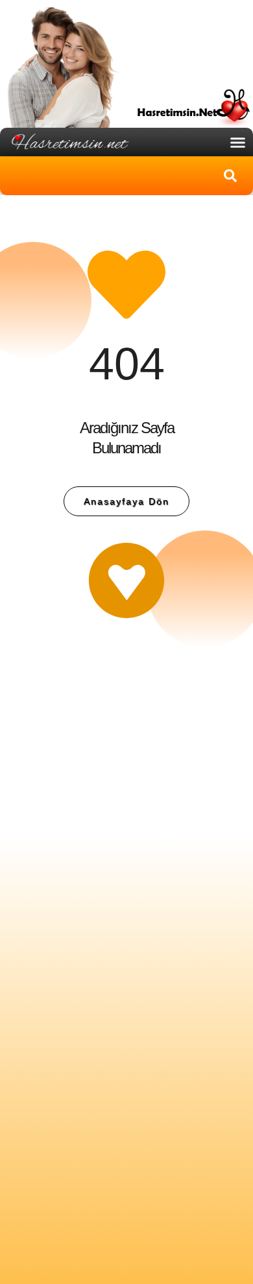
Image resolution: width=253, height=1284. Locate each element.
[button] (238, 142)
